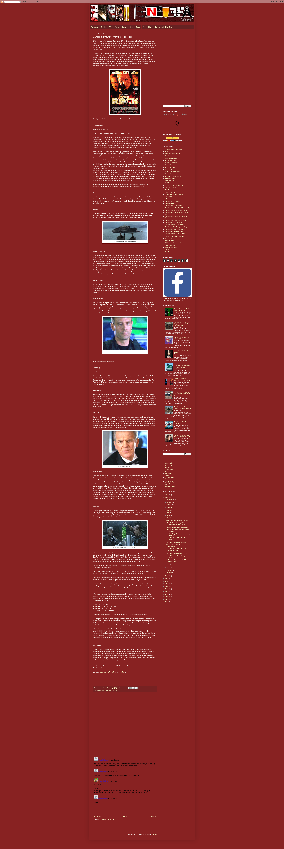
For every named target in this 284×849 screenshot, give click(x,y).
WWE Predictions (170, 240)
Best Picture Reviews (171, 158)
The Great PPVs (169, 203)
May (168, 518)
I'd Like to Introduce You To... (173, 176)
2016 (167, 597)
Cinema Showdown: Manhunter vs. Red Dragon (182, 379)
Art (144, 27)
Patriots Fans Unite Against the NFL (170, 483)
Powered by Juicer (169, 114)
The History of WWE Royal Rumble (175, 229)
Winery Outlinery (170, 245)
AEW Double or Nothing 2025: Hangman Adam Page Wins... (176, 523)
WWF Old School (170, 487)
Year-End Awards (170, 252)
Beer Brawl (168, 156)
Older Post (153, 816)
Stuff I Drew (168, 196)
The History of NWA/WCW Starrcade (175, 220)
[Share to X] (133, 688)
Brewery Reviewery (171, 162)
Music (117, 27)
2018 (167, 591)
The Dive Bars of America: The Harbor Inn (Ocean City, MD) (182, 393)
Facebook (103, 672)
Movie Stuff (116, 690)
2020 (167, 586)
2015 (167, 599)
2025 (167, 497)
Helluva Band (169, 174)
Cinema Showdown (171, 165)
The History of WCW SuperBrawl (174, 225)
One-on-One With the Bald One (174, 185)
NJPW (167, 183)
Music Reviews (169, 181)
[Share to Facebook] (135, 688)
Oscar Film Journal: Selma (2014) (176, 553)
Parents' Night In (170, 192)
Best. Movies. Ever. (170, 160)
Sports (124, 27)
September (170, 507)
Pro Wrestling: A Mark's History (174, 194)
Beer (131, 27)
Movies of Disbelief (170, 178)
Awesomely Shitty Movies (105, 690)
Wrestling (94, 27)
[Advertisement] (177, 65)
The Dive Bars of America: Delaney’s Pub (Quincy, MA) (182, 407)
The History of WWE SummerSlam (175, 231)
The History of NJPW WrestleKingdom (176, 210)
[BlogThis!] (131, 688)
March (169, 567)
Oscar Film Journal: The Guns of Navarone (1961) (176, 549)
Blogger (154, 834)
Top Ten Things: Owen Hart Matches (177, 527)
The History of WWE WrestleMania (175, 236)
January (169, 572)
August (169, 510)
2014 (167, 602)
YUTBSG (167, 249)
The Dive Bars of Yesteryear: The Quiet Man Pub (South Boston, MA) (182, 365)
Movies (103, 27)
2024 (167, 576)
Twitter (109, 672)
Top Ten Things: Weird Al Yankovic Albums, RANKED (182, 435)
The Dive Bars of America (172, 201)
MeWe (114, 672)
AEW (166, 151)
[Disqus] (124, 724)
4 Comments (121, 688)
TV (110, 27)
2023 (167, 578)
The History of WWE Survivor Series (175, 234)
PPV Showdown (170, 190)
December (170, 500)
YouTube (122, 672)
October (169, 505)
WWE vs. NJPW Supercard (173, 243)
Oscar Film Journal (170, 187)
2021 (167, 584)
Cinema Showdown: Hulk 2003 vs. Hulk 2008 (181, 309)
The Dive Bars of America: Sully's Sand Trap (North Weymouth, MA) (181, 324)
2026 (167, 495)
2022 (167, 581)
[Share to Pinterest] (137, 688)
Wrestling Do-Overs (171, 247)
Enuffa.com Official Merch (164, 27)
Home (125, 816)
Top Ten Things (169, 238)
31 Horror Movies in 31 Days (173, 149)
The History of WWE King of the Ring (176, 227)
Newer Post (97, 816)
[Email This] (129, 688)
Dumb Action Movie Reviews (173, 171)
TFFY (166, 199)
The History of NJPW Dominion (174, 205)
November (170, 502)
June (168, 515)
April (168, 565)
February (169, 570)
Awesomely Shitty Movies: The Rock (177, 520)
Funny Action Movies (169, 474)
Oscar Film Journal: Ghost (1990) (176, 542)
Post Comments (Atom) (108, 819)
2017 (167, 594)
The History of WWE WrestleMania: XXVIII (180, 422)
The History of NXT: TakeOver (173, 222)
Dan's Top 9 (168, 169)
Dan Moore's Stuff (170, 167)
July (168, 513)
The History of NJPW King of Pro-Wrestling (177, 208)
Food (138, 27)
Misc (150, 27)
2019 (167, 589)
